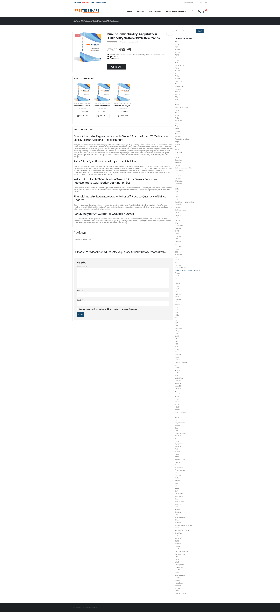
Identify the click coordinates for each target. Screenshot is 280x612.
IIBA (176, 323)
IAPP (176, 310)
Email (80, 300)
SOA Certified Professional (183, 525)
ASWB (177, 128)
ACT (176, 63)
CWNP (177, 233)
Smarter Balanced (180, 517)
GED (176, 281)
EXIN (177, 260)
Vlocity (177, 578)
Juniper (177, 357)
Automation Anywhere (182, 139)
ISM (176, 344)
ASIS (176, 123)
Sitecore (177, 509)
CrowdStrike (179, 226)
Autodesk (178, 136)
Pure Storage (179, 467)
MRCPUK (178, 388)
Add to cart (116, 67)
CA (176, 173)
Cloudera (177, 207)
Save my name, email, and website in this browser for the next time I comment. (108, 309)
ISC (176, 339)
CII (176, 186)
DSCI (176, 252)
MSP (176, 391)
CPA (176, 223)
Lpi (176, 365)
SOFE (177, 528)
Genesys (177, 283)
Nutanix (177, 425)
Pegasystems (179, 444)
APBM (177, 99)
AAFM (177, 44)
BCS (176, 155)
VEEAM (177, 570)
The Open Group (180, 554)
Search (200, 31)
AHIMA (177, 71)
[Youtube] (205, 2)
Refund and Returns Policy (176, 11)
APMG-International (181, 107)
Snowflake (178, 522)
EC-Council (178, 254)
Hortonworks (179, 299)
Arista (177, 115)
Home (129, 11)
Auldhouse (178, 134)
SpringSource (179, 538)
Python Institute (180, 470)
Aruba (177, 118)
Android (177, 94)
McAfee (177, 373)
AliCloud (178, 89)
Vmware (177, 580)
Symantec (178, 543)
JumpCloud (178, 354)
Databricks (178, 241)
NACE (177, 399)
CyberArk (178, 236)
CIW (176, 199)
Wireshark (178, 585)
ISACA (177, 333)
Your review (82, 267)
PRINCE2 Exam (180, 459)
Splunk (177, 536)
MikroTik (178, 383)
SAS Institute (179, 494)
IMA (176, 325)
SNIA (176, 520)
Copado (177, 220)
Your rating (82, 262)
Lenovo (177, 360)
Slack (176, 515)
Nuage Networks (180, 423)
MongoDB (178, 386)
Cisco (176, 194)
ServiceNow (178, 504)
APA (176, 97)
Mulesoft (177, 394)
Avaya (177, 142)
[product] (83, 92)
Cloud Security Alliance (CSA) (184, 202)
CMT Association (180, 210)
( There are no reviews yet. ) (128, 42)
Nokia (177, 417)
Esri (176, 257)
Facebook (178, 265)
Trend (177, 559)
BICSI (177, 157)
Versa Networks (180, 575)
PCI (176, 438)
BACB (177, 149)
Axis (176, 147)
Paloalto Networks (180, 436)
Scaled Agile (179, 496)
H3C (176, 291)
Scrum (177, 499)
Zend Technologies (181, 593)
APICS (177, 105)
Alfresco (177, 84)
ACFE (177, 55)
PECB (177, 441)
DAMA (177, 239)
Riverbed (177, 480)
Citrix (176, 197)
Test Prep (178, 549)
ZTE (176, 596)
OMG (176, 430)
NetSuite (177, 409)
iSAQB (177, 336)
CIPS (176, 191)
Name (80, 291)
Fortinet (177, 273)
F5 (176, 262)
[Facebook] (201, 2)
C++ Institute (179, 170)
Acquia (177, 60)
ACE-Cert (178, 52)
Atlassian (177, 131)
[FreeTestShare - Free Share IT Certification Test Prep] (87, 11)
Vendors (140, 11)
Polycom (177, 452)
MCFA (177, 375)
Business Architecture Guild (183, 168)
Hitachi (177, 297)
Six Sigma (178, 512)
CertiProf (178, 176)
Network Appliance (181, 412)
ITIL (176, 352)
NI (176, 415)
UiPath (177, 562)
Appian (177, 110)
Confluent (178, 218)
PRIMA (177, 457)
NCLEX (177, 407)
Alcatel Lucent (179, 81)
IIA (176, 320)
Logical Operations (181, 362)
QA (176, 473)
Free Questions (155, 11)
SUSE (177, 541)
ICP (176, 318)
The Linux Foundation (182, 551)
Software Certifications (182, 530)
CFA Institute (179, 181)
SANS (177, 488)
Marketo (177, 370)
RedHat (177, 478)
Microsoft (178, 381)
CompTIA (178, 215)
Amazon (177, 92)
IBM (176, 312)
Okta (176, 428)
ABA (176, 47)
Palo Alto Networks (181, 433)
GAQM (177, 276)
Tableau (177, 546)
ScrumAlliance (179, 501)
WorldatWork (179, 588)
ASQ (176, 126)
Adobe (177, 68)
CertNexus (178, 178)
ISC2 (176, 341)
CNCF (177, 212)
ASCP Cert (178, 121)
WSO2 (177, 591)
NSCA (177, 420)
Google (177, 289)
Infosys (177, 331)
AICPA (177, 76)
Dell (176, 244)
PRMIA (177, 462)
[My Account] (199, 11)
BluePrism (178, 163)
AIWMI (177, 78)
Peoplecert (178, 446)
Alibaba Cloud (179, 86)
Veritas (177, 572)
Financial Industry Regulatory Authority (86, 103)
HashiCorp (178, 294)
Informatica (178, 328)
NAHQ (177, 402)
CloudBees (178, 205)
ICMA (177, 315)
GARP (177, 278)
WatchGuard (179, 583)
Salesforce (178, 486)
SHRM (177, 507)
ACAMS (177, 50)
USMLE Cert (179, 567)
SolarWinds (178, 533)
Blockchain (178, 160)
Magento (177, 367)
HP (176, 302)
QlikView (178, 475)
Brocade (177, 165)
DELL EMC (179, 247)
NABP (177, 396)
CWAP (177, 231)
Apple (177, 113)
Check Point (178, 184)
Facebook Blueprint (181, 268)
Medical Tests (179, 378)
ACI (176, 57)
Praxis (177, 454)
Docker (177, 249)
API (176, 102)
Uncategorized (179, 564)
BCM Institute (179, 152)
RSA (176, 483)
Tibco (176, 557)
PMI (176, 449)
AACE (177, 42)
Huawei (177, 304)
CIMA (177, 189)
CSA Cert (178, 228)
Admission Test (179, 65)
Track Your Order (188, 2)
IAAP (176, 307)
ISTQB (177, 349)
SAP (176, 491)
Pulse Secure (179, 465)
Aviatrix (177, 144)
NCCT (177, 404)
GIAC (177, 286)
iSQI (176, 346)
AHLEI (177, 73)
